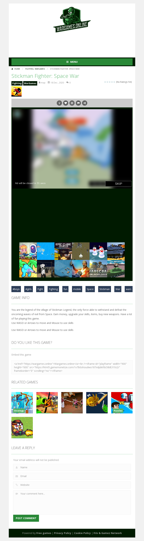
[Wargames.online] (72, 19)
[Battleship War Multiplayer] (63, 268)
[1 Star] (105, 82)
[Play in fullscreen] (72, 103)
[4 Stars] (112, 82)
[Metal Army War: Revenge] (28, 251)
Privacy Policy (62, 533)
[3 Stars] (110, 82)
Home (17, 69)
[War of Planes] (45, 251)
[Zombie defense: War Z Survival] (28, 268)
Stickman (104, 289)
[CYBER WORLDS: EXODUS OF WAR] (63, 251)
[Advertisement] (75, 43)
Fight (40, 289)
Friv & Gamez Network (108, 533)
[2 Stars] (107, 82)
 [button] (78, 103)
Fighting (29, 69)
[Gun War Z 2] (81, 268)
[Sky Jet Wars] (81, 251)
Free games (43, 533)
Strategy (19, 410)
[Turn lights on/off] (59, 103)
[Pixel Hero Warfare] (45, 268)
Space (90, 289)
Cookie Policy (82, 533)
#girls (28, 289)
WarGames (40, 69)
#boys (16, 289)
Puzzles (118, 410)
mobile (77, 289)
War (118, 289)
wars (128, 289)
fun (65, 289)
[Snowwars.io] (98, 251)
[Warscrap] (98, 268)
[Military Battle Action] (116, 251)
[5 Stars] (114, 82)
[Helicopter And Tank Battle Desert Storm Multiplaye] (116, 268)
